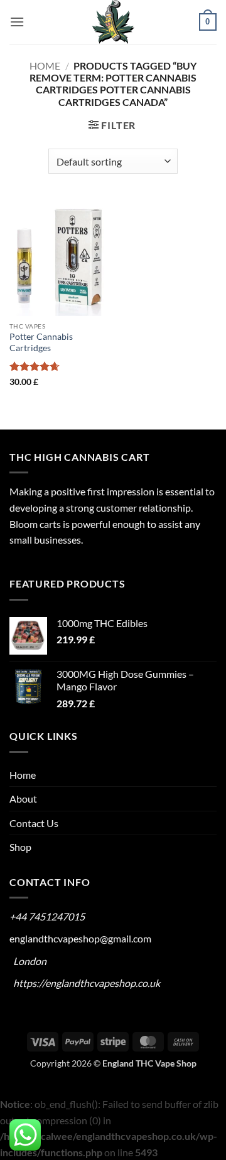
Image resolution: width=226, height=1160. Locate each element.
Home (45, 65)
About (23, 798)
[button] (16, 21)
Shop (20, 847)
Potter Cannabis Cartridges (41, 342)
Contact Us (33, 823)
